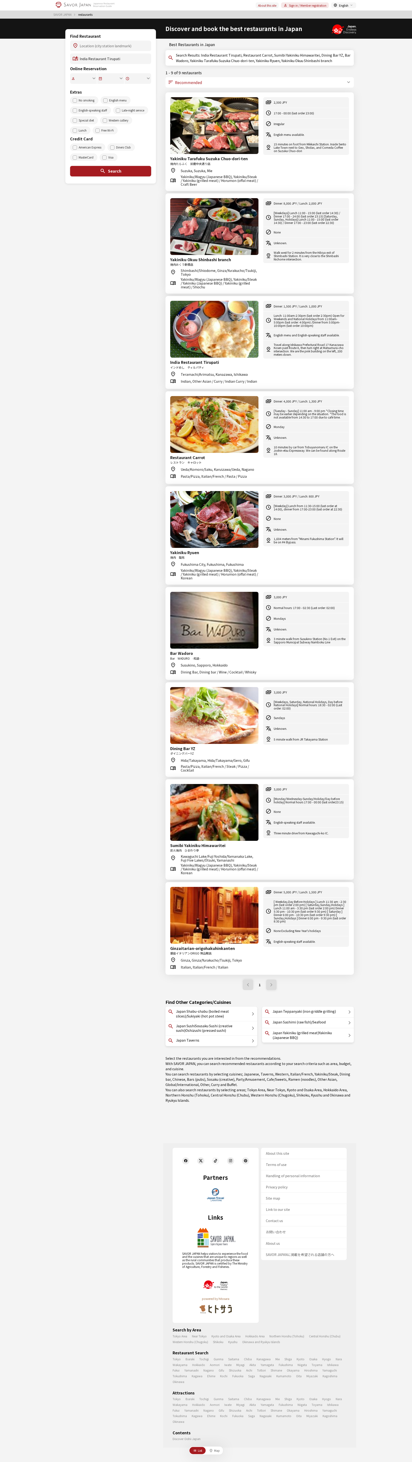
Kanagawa (264, 1359)
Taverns (267, 1074)
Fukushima (286, 1365)
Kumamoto (283, 1376)
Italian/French (301, 1074)
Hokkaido (198, 1365)
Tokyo (177, 1359)
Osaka (313, 1359)
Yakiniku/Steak (326, 1074)
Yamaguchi (329, 1370)
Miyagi (240, 1365)
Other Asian (327, 1079)
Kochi (223, 1376)
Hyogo (326, 1359)
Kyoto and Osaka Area (304, 1089)
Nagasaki (266, 1376)
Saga (251, 1376)
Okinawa (178, 1382)
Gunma (218, 1359)
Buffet (232, 1084)
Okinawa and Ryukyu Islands (261, 1342)
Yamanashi (191, 1370)
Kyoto (300, 1359)
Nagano (208, 1370)
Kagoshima (330, 1376)
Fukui (176, 1370)
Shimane (276, 1370)
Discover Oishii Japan (187, 1439)
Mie (277, 1359)
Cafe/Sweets (277, 1079)
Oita (299, 1376)
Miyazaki (312, 1376)
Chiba (248, 1359)
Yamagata (267, 1365)
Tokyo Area (256, 1089)
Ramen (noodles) (302, 1079)
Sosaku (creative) (220, 1079)
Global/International (182, 1084)
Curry (215, 1084)
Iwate (228, 1365)
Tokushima (180, 1376)
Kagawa (197, 1376)
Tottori (261, 1370)
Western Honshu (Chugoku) (273, 1095)
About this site (267, 5)
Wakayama (180, 1365)
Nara (339, 1359)
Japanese (251, 1074)
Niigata (302, 1365)
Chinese (178, 1079)
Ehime (211, 1376)
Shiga (288, 1359)
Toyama (317, 1365)
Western (281, 1074)
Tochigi (204, 1359)
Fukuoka (237, 1376)
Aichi (249, 1370)
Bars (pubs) (196, 1079)
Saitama (233, 1359)
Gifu (221, 1370)
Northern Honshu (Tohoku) (187, 1095)
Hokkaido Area (335, 1089)
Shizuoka (235, 1370)
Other (204, 1084)
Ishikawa (333, 1365)
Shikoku (302, 1095)
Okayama (293, 1370)
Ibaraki (190, 1359)
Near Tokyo (276, 1089)
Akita (252, 1365)
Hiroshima (311, 1370)
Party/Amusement (250, 1079)
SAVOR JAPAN (62, 14)
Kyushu (316, 1095)
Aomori (215, 1365)
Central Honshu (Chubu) (230, 1095)
